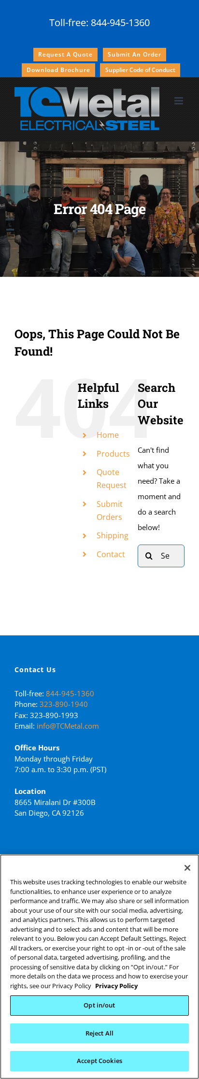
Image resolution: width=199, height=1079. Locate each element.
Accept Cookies (99, 1060)
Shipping (112, 535)
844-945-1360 (120, 22)
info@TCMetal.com (68, 726)
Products (113, 453)
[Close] (187, 867)
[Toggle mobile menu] (179, 101)
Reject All (99, 1033)
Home (108, 435)
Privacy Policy (116, 985)
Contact (111, 554)
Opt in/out (99, 1005)
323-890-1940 (64, 704)
